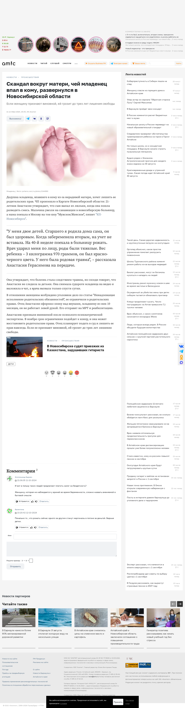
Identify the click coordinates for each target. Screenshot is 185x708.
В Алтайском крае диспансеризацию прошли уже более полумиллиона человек (148, 446)
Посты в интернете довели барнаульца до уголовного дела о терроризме (148, 499)
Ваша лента (140, 63)
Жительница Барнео (23, 477)
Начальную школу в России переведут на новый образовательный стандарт (148, 126)
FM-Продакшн (39, 659)
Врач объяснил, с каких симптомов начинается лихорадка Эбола (144, 315)
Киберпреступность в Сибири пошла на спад (147, 82)
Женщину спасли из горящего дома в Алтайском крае (145, 91)
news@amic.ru (93, 676)
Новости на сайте (9, 659)
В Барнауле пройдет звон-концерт (144, 109)
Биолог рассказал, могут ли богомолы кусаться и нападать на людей (146, 273)
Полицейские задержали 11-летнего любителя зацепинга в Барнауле (145, 405)
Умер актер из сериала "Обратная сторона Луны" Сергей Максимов (148, 101)
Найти (178, 63)
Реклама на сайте (40, 662)
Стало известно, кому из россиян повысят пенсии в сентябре (148, 457)
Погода (5, 669)
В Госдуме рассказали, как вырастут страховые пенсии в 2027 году (145, 584)
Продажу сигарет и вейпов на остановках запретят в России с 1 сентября (148, 477)
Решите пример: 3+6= (18, 560)
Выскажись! (15, 118)
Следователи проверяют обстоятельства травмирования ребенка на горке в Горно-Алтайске (148, 136)
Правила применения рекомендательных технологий (25, 681)
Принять (118, 702)
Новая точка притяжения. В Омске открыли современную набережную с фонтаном (146, 488)
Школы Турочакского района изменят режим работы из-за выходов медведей (146, 263)
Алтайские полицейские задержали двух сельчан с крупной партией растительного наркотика (148, 337)
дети (11, 364)
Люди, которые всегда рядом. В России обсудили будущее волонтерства (146, 326)
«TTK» (41, 705)
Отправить (15, 566)
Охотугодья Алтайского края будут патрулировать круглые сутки (144, 466)
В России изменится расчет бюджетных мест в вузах (147, 116)
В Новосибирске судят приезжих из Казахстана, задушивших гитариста (75, 348)
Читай (43, 63)
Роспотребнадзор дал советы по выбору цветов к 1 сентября (147, 575)
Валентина (19, 509)
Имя (9, 535)
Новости (32, 63)
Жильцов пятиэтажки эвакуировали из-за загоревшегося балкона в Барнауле (148, 425)
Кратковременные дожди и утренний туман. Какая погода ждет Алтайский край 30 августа (148, 173)
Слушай (54, 63)
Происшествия (30, 77)
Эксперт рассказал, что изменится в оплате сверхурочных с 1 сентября (145, 566)
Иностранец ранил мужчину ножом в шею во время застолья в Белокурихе (148, 284)
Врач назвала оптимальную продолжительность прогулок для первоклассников (144, 436)
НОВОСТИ (12, 77)
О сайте (36, 669)
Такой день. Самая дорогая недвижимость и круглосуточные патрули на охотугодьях (148, 241)
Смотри (67, 63)
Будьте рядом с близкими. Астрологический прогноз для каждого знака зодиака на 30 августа (146, 161)
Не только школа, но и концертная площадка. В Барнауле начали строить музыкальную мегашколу (146, 149)
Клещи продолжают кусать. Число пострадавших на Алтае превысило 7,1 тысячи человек (146, 304)
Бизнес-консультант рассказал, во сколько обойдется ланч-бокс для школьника (148, 416)
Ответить (44, 501)
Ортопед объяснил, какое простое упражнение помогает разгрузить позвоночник (144, 252)
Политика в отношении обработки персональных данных (26, 685)
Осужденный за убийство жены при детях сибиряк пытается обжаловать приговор (148, 293)
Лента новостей (135, 74)
